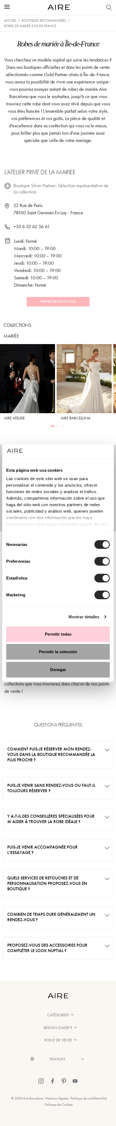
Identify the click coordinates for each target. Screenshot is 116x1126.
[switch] (102, 561)
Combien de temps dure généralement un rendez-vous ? (51, 917)
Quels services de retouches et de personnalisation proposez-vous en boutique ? (47, 883)
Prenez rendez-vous (58, 301)
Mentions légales (57, 1098)
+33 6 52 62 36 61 (31, 226)
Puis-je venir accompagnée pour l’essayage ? (42, 849)
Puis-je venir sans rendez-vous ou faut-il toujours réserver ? (51, 788)
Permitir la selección (58, 651)
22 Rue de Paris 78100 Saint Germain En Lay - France (48, 209)
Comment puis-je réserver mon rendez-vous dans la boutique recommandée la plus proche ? (51, 754)
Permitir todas (58, 634)
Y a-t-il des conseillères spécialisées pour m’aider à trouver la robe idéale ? (51, 819)
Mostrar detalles (84, 616)
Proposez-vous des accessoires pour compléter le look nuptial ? (47, 948)
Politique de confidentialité (88, 1098)
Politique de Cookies (59, 1104)
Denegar (58, 669)
